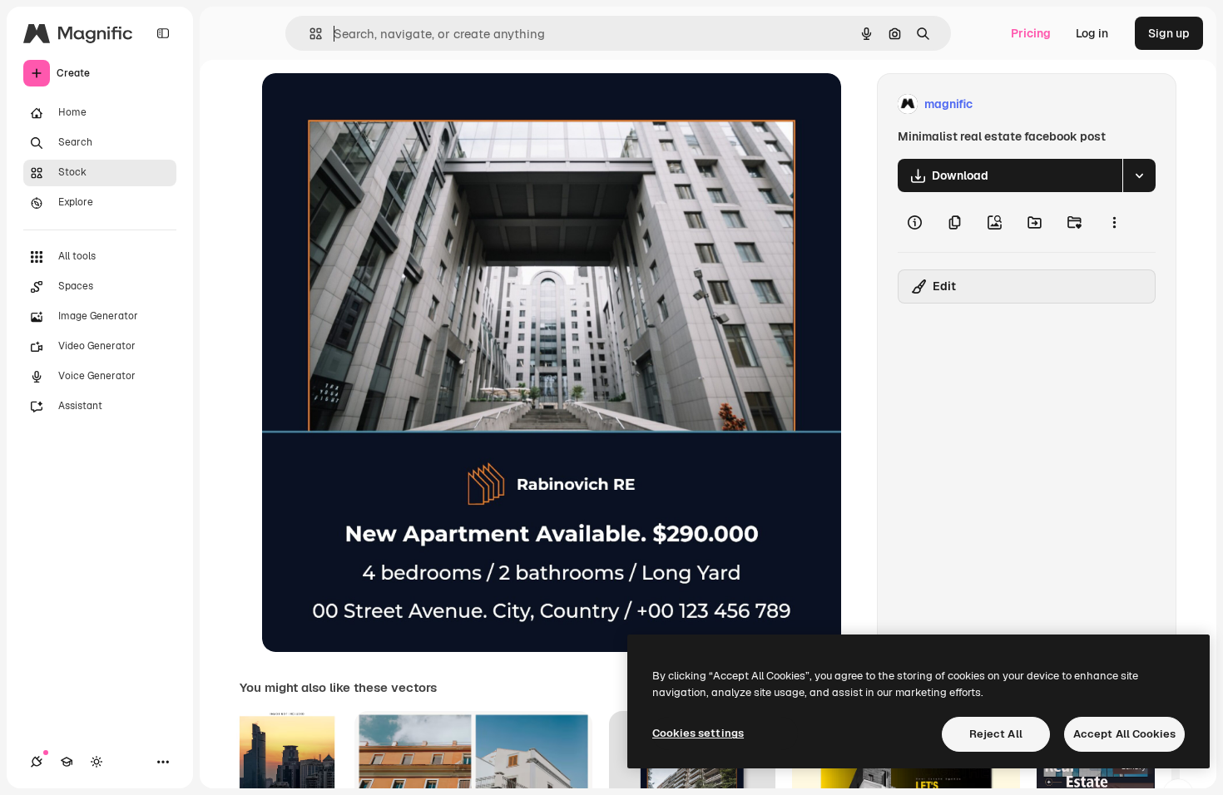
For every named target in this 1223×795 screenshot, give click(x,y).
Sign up (1169, 33)
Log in (1092, 33)
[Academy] (66, 761)
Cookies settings (698, 733)
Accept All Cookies (1124, 734)
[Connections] (36, 761)
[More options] (1114, 222)
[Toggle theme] (96, 761)
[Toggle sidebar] (163, 33)
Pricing (1031, 33)
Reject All (995, 734)
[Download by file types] (1139, 175)
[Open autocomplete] (309, 33)
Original (368, 104)
